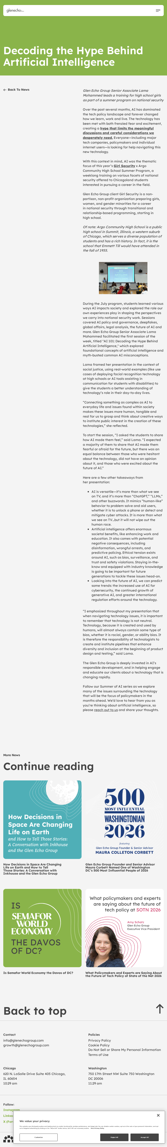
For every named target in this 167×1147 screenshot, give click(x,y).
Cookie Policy (99, 1045)
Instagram (11, 1110)
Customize (39, 1137)
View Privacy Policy (97, 1128)
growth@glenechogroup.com (26, 1045)
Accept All (145, 1137)
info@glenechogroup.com (23, 1040)
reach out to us (106, 709)
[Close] (158, 1115)
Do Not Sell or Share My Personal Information (124, 1049)
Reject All (114, 1137)
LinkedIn (10, 1116)
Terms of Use (98, 1054)
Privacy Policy (99, 1040)
